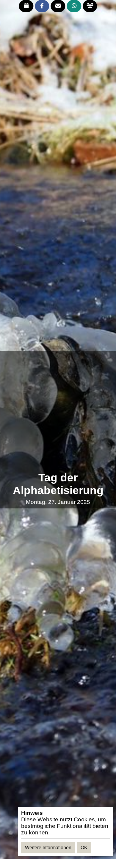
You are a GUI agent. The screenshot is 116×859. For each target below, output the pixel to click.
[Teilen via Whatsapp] (74, 6)
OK (84, 847)
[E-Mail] (58, 6)
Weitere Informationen (48, 847)
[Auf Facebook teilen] (42, 6)
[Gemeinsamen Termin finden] (90, 6)
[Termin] (26, 6)
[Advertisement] (58, 411)
